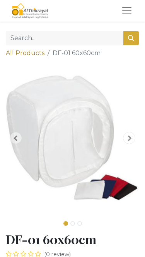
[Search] (131, 38)
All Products (25, 53)
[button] (16, 138)
